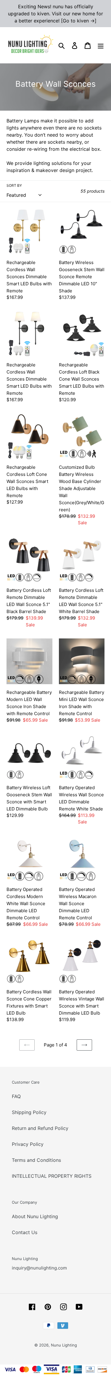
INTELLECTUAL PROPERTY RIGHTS (51, 1176)
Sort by (14, 185)
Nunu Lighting (64, 1345)
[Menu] (100, 45)
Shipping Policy (29, 1112)
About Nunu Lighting (35, 1216)
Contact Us (24, 1232)
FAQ (16, 1096)
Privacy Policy (28, 1144)
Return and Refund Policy (40, 1128)
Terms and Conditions (36, 1160)
